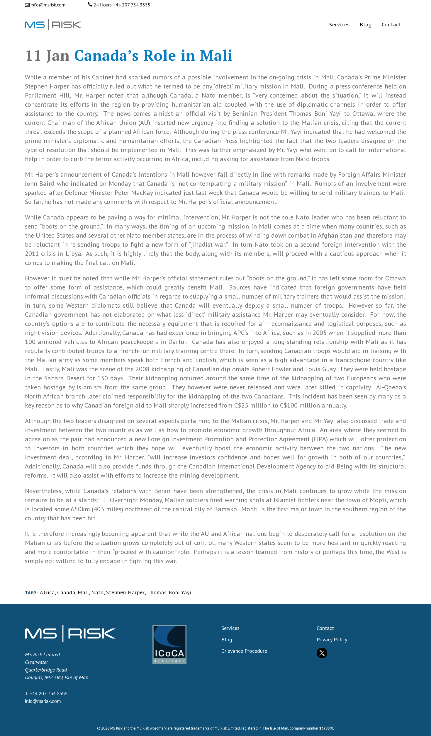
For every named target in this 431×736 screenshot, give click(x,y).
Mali (83, 592)
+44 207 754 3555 (131, 5)
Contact (325, 628)
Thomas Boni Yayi (169, 592)
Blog (226, 639)
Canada (66, 592)
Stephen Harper (125, 592)
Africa (47, 592)
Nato (97, 592)
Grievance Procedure (244, 651)
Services (230, 628)
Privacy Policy (332, 639)
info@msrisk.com (48, 5)
